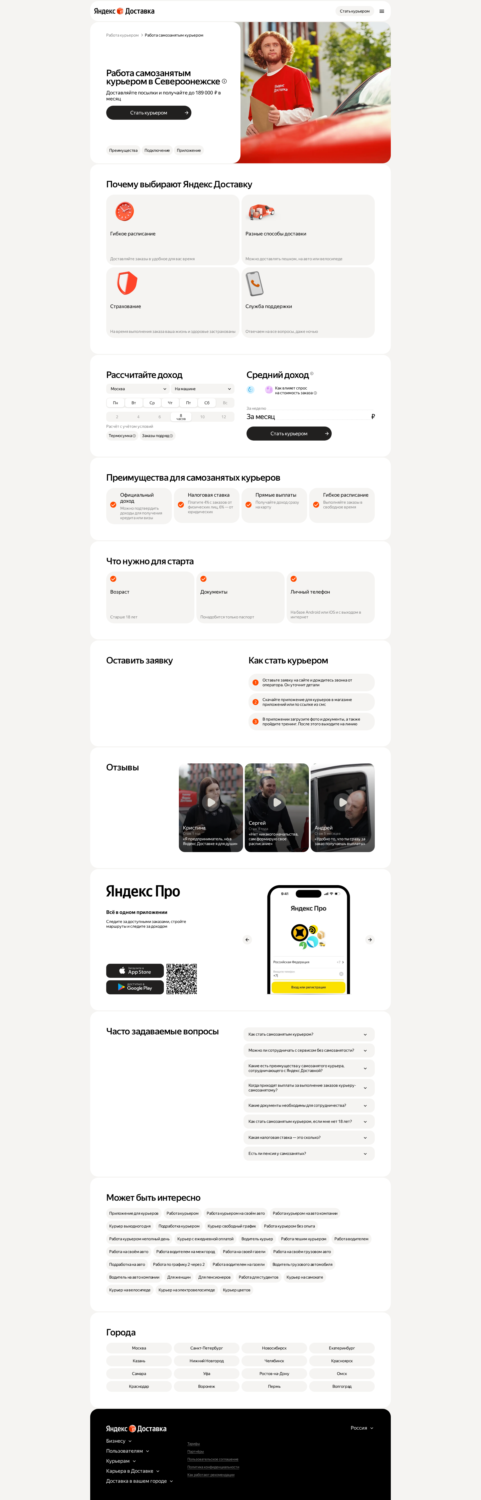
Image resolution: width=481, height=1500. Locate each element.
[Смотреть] (211, 807)
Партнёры (195, 1451)
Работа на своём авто (128, 1251)
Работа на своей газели (244, 1251)
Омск (342, 1373)
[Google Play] (135, 987)
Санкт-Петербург (206, 1348)
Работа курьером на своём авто (236, 1213)
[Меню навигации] (382, 11)
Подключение (157, 150)
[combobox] (136, 388)
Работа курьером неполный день (139, 1239)
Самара (139, 1373)
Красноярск (342, 1360)
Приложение (189, 150)
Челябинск (274, 1360)
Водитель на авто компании (134, 1277)
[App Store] (135, 971)
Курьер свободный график (232, 1226)
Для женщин (178, 1277)
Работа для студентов (259, 1277)
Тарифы (193, 1444)
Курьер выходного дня (130, 1226)
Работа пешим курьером (304, 1239)
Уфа (206, 1373)
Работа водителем (351, 1239)
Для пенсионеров (214, 1277)
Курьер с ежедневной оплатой (205, 1239)
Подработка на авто (127, 1264)
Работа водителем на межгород (185, 1251)
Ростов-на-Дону (274, 1373)
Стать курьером (355, 11)
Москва (139, 1348)
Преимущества (123, 150)
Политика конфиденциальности (213, 1467)
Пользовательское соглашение (212, 1459)
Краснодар (139, 1386)
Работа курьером (122, 35)
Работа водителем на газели (239, 1264)
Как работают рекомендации (210, 1475)
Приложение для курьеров (134, 1213)
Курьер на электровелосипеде (187, 1290)
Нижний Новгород (207, 1360)
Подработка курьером (179, 1226)
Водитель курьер (257, 1239)
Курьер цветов (237, 1290)
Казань (139, 1360)
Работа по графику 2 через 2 (179, 1264)
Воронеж (206, 1386)
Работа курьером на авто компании (305, 1213)
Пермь (274, 1386)
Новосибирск (274, 1348)
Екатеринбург (342, 1348)
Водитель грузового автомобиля (302, 1264)
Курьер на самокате (305, 1277)
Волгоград (342, 1386)
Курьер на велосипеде (130, 1290)
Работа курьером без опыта (289, 1226)
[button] (309, 1034)
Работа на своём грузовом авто (302, 1251)
